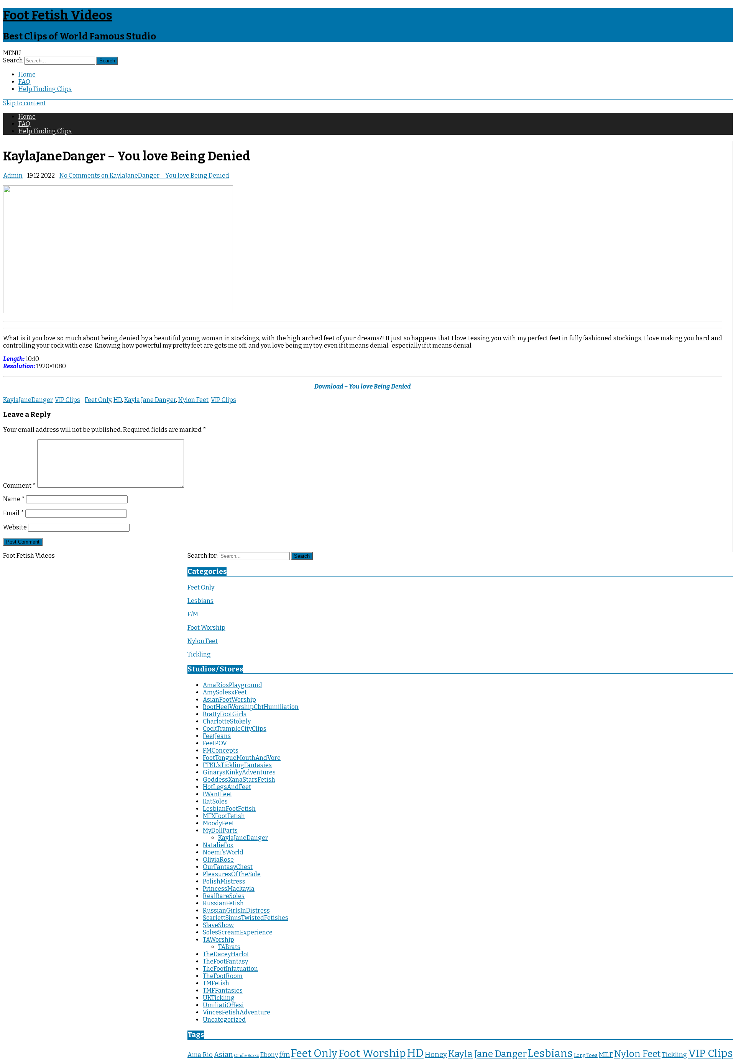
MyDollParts (220, 830)
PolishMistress (224, 881)
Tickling (199, 654)
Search (13, 60)
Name (14, 499)
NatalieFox (218, 845)
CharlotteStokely (227, 721)
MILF (606, 1054)
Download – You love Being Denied (362, 386)
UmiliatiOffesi (223, 1005)
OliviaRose (218, 859)
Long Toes (586, 1055)
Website (15, 527)
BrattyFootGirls (224, 714)
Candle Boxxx (246, 1055)
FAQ (24, 81)
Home (27, 74)
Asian (223, 1054)
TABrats (229, 947)
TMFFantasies (223, 990)
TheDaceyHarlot (226, 954)
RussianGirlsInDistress (236, 910)
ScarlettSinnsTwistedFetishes (245, 917)
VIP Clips (67, 399)
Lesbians (200, 600)
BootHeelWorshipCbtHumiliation (251, 706)
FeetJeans (217, 736)
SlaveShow (218, 925)
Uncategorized (224, 1019)
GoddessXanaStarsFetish (239, 779)
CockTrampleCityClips (234, 728)
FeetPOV (215, 743)
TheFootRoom (223, 976)
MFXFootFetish (224, 816)
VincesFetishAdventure (236, 1012)
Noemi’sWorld (223, 852)
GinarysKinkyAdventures (239, 772)
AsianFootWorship (229, 699)
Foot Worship (206, 627)
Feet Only (98, 399)
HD (117, 399)
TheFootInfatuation (230, 968)
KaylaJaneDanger (28, 399)
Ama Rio (200, 1054)
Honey (436, 1054)
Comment (19, 485)
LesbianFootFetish (229, 808)
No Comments (144, 175)
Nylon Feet (193, 399)
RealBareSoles (224, 896)
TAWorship (218, 939)
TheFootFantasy (225, 961)
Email (13, 513)
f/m (284, 1054)
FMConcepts (220, 750)
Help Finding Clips (45, 89)
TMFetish (216, 983)
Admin (13, 175)
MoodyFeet (218, 823)
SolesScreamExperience (238, 932)
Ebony (269, 1054)
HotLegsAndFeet (227, 787)
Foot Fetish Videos (57, 15)
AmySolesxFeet (225, 692)
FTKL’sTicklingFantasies (237, 765)
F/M (192, 614)
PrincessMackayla (229, 888)
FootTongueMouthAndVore (242, 757)
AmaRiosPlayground (232, 685)
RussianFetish (223, 903)
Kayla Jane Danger (150, 399)
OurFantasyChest (228, 867)
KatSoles (215, 801)
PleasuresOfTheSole (232, 874)
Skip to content (24, 103)
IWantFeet (217, 794)
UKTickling (219, 997)
